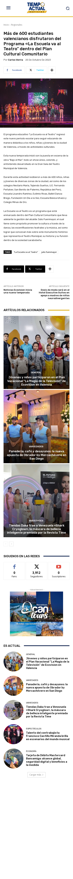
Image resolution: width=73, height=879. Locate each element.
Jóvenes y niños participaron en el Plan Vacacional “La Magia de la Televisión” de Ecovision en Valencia (36, 380)
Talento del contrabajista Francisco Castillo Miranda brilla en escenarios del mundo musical (47, 736)
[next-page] (11, 544)
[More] (52, 70)
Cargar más (35, 774)
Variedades (36, 446)
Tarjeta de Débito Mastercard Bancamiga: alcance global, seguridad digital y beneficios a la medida (46, 760)
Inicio (6, 24)
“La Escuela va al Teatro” (26, 252)
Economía (31, 751)
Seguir (36, 564)
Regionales (16, 24)
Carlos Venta (15, 60)
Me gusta (14, 564)
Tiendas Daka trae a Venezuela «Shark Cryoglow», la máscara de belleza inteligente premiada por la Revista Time (36, 529)
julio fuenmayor (49, 252)
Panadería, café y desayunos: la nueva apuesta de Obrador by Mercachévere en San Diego (36, 454)
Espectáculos (33, 729)
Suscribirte (58, 564)
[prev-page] (6, 544)
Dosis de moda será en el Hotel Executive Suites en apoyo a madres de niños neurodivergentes (54, 294)
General (36, 372)
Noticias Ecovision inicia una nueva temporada (18, 291)
